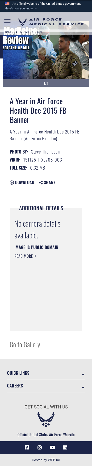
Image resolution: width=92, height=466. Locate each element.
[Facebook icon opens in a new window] (26, 447)
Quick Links (18, 372)
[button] (21, 8)
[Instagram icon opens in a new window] (39, 447)
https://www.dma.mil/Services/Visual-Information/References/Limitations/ (43, 322)
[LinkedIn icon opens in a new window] (65, 447)
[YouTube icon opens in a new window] (52, 447)
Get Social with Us (46, 407)
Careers (15, 385)
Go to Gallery (25, 344)
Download (24, 182)
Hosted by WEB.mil (46, 460)
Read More (24, 256)
